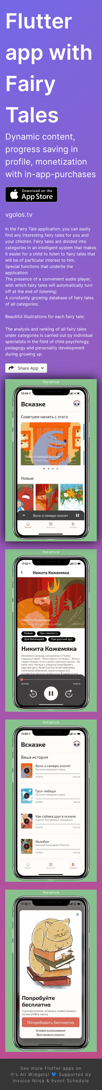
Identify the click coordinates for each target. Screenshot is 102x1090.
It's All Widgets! (30, 1074)
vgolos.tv (18, 214)
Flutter (53, 1068)
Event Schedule (70, 1080)
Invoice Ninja (29, 1080)
